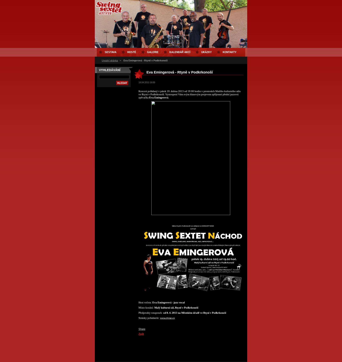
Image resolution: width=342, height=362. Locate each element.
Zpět (141, 333)
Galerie (153, 52)
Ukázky (206, 52)
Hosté (131, 52)
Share (142, 329)
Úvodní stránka (110, 60)
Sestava (110, 52)
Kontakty (230, 52)
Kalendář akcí (179, 52)
